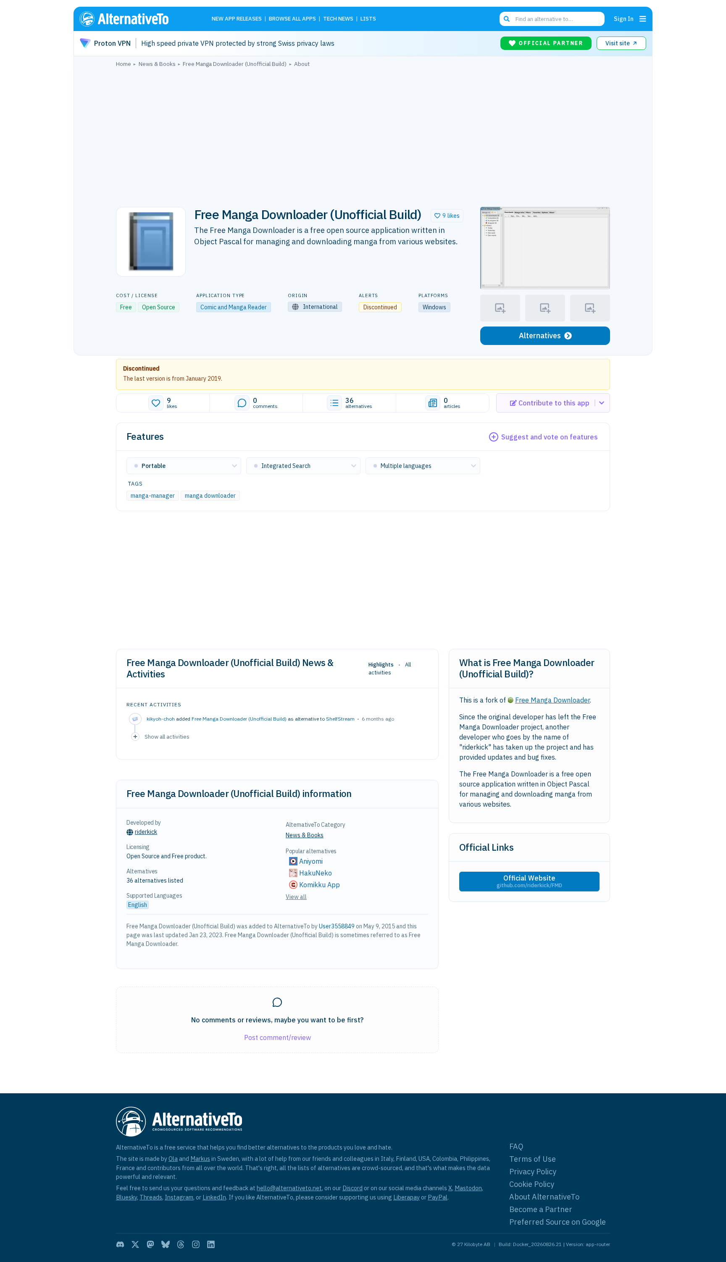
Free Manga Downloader (552, 700)
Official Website (529, 881)
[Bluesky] (165, 1244)
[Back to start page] (136, 18)
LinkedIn (214, 1197)
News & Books (305, 835)
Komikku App (320, 885)
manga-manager (153, 495)
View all (296, 897)
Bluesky (126, 1197)
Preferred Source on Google (557, 1222)
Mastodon (468, 1188)
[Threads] (180, 1244)
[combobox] (552, 19)
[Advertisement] (363, 134)
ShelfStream (340, 719)
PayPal (437, 1197)
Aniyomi (311, 861)
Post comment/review (277, 1037)
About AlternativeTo (544, 1197)
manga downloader (210, 495)
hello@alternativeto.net (289, 1188)
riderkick (146, 832)
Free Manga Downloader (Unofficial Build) (239, 719)
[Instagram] (196, 1244)
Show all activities (167, 736)
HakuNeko (315, 873)
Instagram (179, 1197)
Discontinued (141, 368)
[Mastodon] (150, 1244)
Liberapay (406, 1197)
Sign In (624, 19)
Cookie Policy (531, 1184)
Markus (200, 1159)
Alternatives (540, 335)
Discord (352, 1188)
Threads (150, 1197)
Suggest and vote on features (549, 437)
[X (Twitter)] (135, 1244)
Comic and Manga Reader (233, 307)
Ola (173, 1159)
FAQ (516, 1146)
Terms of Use (532, 1159)
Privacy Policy (532, 1171)
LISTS (368, 19)
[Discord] (120, 1244)
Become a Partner (540, 1209)
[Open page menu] (643, 19)
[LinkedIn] (211, 1244)
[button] (447, 215)
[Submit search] (507, 19)
